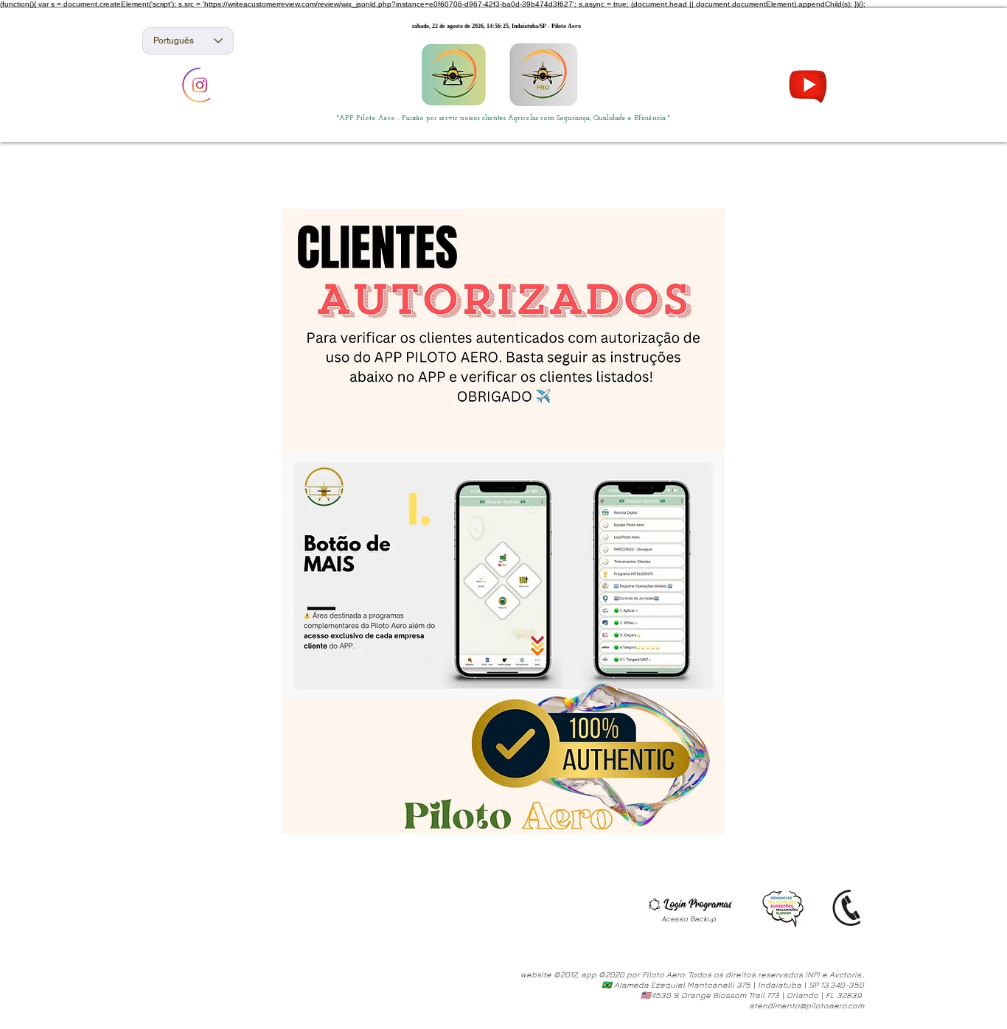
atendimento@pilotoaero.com (806, 1005)
